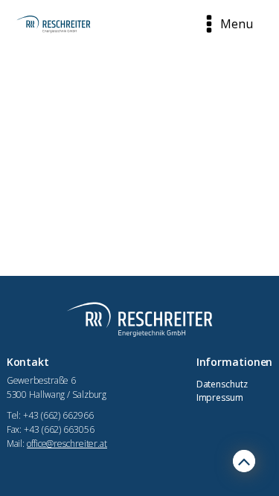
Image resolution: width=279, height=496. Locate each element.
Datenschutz (222, 384)
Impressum (219, 397)
